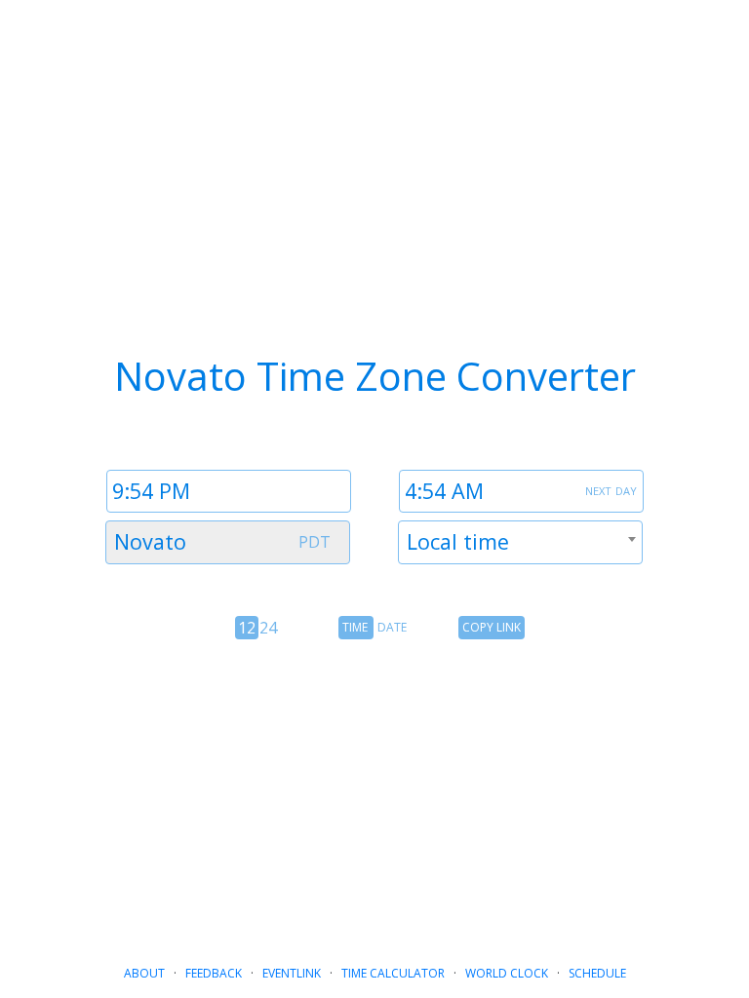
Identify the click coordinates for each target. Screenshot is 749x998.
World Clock (506, 973)
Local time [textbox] (458, 541)
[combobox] (227, 542)
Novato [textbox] (150, 541)
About (144, 973)
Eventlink (291, 973)
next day (611, 489)
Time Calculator (393, 973)
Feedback (213, 973)
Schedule (597, 973)
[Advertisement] (374, 794)
